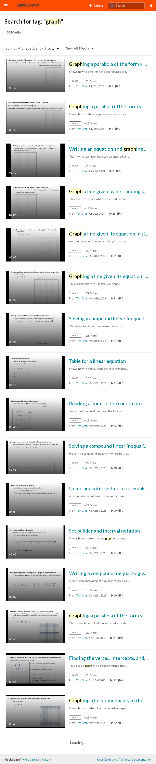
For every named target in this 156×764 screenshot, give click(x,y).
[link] (96, 5)
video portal (29, 759)
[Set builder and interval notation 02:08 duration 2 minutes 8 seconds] (35, 541)
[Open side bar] (6, 5)
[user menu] (151, 5)
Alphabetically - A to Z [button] (29, 48)
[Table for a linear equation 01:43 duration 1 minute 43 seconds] (35, 372)
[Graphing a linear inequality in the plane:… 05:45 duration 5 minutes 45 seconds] (35, 711)
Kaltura (46, 759)
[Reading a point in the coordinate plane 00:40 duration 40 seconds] (35, 414)
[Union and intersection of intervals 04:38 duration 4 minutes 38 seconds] (35, 499)
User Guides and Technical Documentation (124, 759)
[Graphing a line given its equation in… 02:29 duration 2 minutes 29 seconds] (35, 287)
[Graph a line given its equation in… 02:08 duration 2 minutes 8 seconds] (35, 244)
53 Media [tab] (14, 32)
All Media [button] (77, 48)
